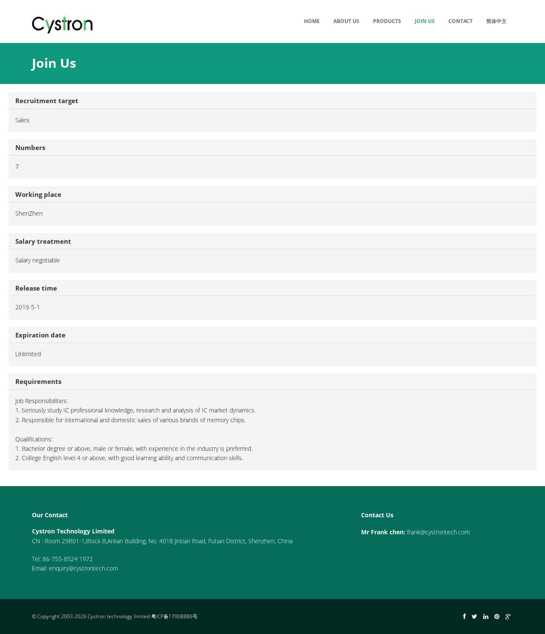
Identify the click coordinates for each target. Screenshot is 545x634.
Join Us (425, 21)
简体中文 (496, 21)
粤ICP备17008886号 (174, 616)
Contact (460, 21)
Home (312, 21)
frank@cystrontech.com (438, 532)
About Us (346, 21)
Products (387, 21)
